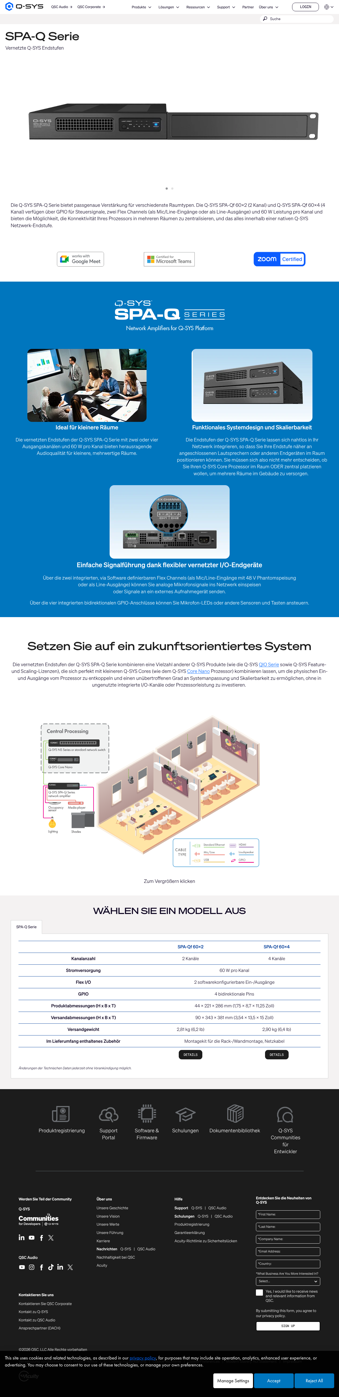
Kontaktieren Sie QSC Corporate (45, 1304)
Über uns (266, 7)
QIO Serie (269, 664)
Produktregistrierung (191, 1224)
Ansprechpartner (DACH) (40, 1328)
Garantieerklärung (189, 1233)
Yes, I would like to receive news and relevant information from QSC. (292, 1296)
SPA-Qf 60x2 (190, 947)
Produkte (139, 7)
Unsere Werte (108, 1224)
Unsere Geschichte (112, 1208)
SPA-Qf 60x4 (277, 947)
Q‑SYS (24, 1209)
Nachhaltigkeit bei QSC (116, 1257)
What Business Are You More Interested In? (287, 1274)
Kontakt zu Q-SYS (33, 1311)
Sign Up (288, 1326)
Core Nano (198, 671)
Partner (248, 7)
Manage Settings (233, 1381)
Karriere (103, 1241)
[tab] (26, 927)
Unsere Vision (108, 1216)
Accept (273, 1381)
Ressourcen (196, 7)
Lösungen (166, 7)
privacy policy (273, 1315)
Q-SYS (196, 1208)
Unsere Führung (110, 1233)
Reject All (314, 1381)
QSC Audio (28, 1259)
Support (223, 7)
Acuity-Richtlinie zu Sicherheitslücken (205, 1241)
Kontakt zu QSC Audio (37, 1320)
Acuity (102, 1265)
